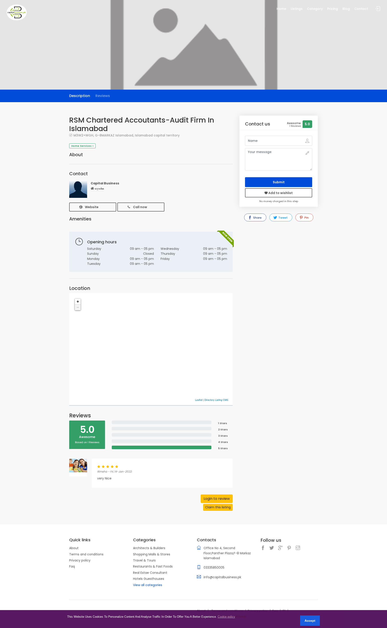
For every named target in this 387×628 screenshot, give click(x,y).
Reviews (102, 95)
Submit (279, 182)
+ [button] (78, 301)
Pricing (332, 8)
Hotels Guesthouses (148, 578)
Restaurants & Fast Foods (153, 566)
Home (281, 8)
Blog (346, 8)
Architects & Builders (149, 548)
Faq (72, 566)
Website (92, 207)
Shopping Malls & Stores (151, 554)
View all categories (147, 585)
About (74, 548)
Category (315, 8)
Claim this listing (218, 507)
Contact (361, 8)
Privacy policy (79, 560)
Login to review (217, 498)
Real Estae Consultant (150, 572)
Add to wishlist (280, 193)
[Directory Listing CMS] (17, 12)
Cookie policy (226, 616)
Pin (306, 218)
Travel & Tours (144, 560)
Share (257, 218)
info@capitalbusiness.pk (222, 577)
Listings (297, 8)
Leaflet (198, 399)
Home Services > (82, 146)
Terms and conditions (86, 554)
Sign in (377, 8)
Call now (140, 207)
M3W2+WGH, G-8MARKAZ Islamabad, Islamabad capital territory (126, 135)
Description (79, 95)
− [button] (78, 307)
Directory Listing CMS (216, 399)
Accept (310, 620)
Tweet (283, 218)
